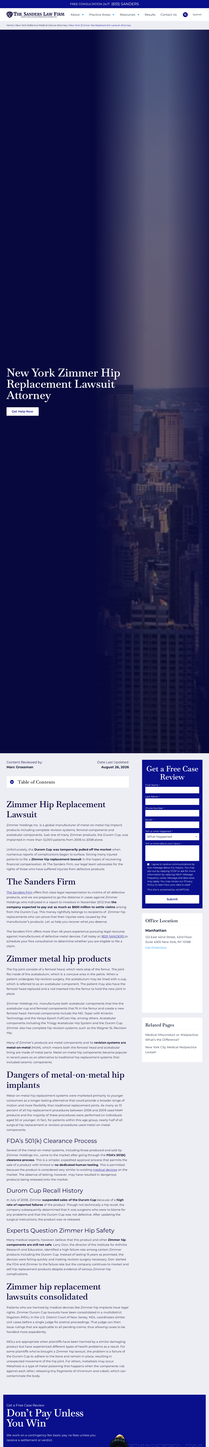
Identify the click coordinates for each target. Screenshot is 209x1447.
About (75, 14)
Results (150, 14)
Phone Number (155, 808)
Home (10, 25)
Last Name (152, 796)
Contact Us (169, 14)
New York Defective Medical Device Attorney (41, 25)
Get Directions (155, 947)
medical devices (105, 1170)
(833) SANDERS (125, 4)
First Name (152, 785)
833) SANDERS (113, 936)
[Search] (185, 14)
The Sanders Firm (19, 892)
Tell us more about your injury (163, 843)
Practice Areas (99, 14)
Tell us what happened (159, 831)
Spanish (197, 14)
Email (149, 819)
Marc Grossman (20, 767)
